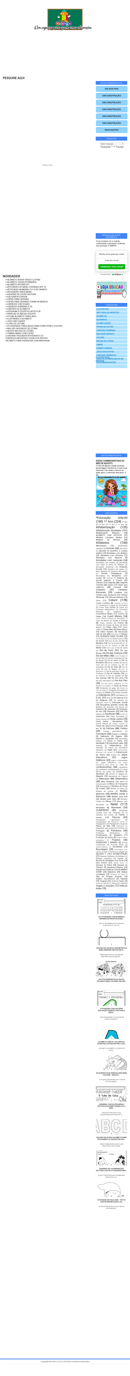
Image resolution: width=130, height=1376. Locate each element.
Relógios (121, 856)
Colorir (113, 600)
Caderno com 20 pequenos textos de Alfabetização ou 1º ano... (111, 1106)
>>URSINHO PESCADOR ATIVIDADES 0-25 (24, 336)
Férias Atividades (117, 716)
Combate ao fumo (120, 603)
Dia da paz (110, 648)
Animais (110, 548)
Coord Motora (114, 616)
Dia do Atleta (113, 660)
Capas (110, 585)
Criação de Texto (112, 625)
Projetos (116, 840)
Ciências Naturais (116, 597)
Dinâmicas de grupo (108, 688)
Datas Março (122, 629)
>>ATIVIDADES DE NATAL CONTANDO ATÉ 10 (25, 287)
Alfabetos (102, 542)
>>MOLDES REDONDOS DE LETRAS (21, 328)
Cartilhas (118, 592)
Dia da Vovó (106, 650)
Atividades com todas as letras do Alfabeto (111, 564)
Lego (122, 765)
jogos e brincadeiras (119, 760)
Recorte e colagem (117, 852)
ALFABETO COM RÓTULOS (109, 535)
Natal (114, 804)
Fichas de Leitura (103, 726)
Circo (98, 600)
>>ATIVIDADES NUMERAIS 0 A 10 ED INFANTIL (26, 289)
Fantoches (100, 716)
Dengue (124, 634)
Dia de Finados (120, 656)
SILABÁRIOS (101, 320)
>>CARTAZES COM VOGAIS (17, 304)
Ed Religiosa (101, 700)
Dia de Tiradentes (115, 658)
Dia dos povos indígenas (111, 683)
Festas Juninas (118, 724)
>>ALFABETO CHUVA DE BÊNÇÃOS (20, 282)
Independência (115, 745)
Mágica (121, 774)
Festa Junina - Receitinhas (109, 721)
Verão (122, 883)
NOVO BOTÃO (112, 130)
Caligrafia (111, 582)
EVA (121, 711)
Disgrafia (112, 690)
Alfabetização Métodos (108, 533)
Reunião (121, 858)
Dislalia (122, 690)
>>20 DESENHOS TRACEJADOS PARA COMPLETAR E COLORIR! (33, 326)
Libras (109, 772)
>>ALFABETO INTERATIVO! (17, 284)
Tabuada (123, 879)
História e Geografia (105, 738)
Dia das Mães (102, 655)
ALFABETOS (101, 316)
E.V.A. (98, 697)
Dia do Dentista (111, 665)
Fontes (123, 728)
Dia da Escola (113, 643)
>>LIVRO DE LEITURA (15, 323)
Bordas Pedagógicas (112, 573)
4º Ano (112, 524)
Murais (108, 801)
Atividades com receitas (105, 563)
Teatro (122, 881)
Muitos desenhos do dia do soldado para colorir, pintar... (111, 980)
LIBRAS (99, 345)
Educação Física (102, 702)
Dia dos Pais (121, 680)
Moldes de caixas (117, 788)
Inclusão (99, 745)
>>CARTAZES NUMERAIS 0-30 (18, 306)
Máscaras (104, 778)
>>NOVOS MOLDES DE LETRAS (19, 331)
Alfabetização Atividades (108, 530)
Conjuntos (117, 612)
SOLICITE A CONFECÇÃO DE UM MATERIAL (109, 359)
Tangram (103, 881)
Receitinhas (117, 847)
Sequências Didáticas (105, 869)
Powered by (106, 274)
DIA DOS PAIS (111, 89)
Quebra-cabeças (102, 847)
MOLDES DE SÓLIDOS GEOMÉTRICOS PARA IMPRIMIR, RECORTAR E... (111, 949)
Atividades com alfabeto (117, 553)
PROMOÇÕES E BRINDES (107, 842)
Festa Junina (116, 719)
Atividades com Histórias (112, 555)
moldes (102, 788)
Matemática (121, 778)
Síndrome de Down (117, 874)
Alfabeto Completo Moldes (109, 537)
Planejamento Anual (117, 824)
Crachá (121, 623)
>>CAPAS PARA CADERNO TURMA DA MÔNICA (26, 301)
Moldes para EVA (119, 796)
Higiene (119, 736)
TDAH (114, 881)
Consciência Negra (104, 614)
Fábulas (99, 714)
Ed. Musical (119, 700)
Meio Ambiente (107, 781)
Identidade (100, 743)
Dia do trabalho (114, 676)
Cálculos (99, 582)
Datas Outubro (107, 632)
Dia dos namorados (103, 681)
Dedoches (114, 634)
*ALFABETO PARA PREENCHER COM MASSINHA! (27, 340)
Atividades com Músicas (109, 558)
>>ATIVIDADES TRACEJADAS (18, 292)
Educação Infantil (119, 702)
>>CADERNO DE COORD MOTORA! (20, 294)
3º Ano (102, 524)
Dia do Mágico (111, 669)
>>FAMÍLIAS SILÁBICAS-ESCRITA (20, 314)
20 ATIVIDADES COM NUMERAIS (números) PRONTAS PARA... (111, 918)
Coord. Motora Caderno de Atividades (110, 618)
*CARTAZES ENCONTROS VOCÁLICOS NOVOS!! (26, 338)
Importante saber (116, 743)
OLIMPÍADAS (102, 810)
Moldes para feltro (108, 799)
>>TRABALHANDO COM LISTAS (19, 333)
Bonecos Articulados (119, 571)
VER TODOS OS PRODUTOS (107, 313)
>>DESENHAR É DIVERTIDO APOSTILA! (23, 311)
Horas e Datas (114, 741)
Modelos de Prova (119, 786)
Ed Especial (118, 698)
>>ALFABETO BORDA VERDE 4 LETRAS (22, 280)
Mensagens (104, 786)
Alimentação (101, 546)
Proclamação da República (109, 835)
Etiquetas (111, 711)
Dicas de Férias (120, 686)
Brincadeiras (100, 576)
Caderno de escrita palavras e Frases (111, 579)
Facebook (110, 714)
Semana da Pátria (104, 865)
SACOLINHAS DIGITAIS (106, 362)
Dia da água (100, 639)
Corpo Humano (106, 623)
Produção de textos (104, 837)
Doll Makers (120, 695)
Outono (111, 815)
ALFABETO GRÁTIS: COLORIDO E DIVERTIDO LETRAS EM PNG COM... (111, 1043)
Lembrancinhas (104, 767)
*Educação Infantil (111, 518)
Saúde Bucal (119, 863)
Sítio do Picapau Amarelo (109, 876)
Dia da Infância (111, 645)
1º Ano (108, 521)
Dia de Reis (100, 658)
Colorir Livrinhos (103, 603)
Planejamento (101, 824)
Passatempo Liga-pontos (108, 820)
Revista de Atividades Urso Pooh (110, 860)
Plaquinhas (120, 826)
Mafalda (112, 774)
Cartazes (100, 589)
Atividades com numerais (109, 560)
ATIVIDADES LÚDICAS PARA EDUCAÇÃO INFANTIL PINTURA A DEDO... (111, 1010)
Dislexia (99, 692)
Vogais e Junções (105, 885)
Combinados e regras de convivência (113, 605)
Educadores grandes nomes (112, 705)
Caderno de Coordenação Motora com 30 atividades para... (111, 1170)
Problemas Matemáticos (108, 833)
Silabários (112, 872)
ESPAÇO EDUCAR (58, 1362)
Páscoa (116, 817)
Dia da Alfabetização (114, 639)
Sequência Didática (115, 867)
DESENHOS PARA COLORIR (111, 636)
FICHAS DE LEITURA (104, 327)
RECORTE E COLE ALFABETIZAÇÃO (111, 854)
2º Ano (124, 522)
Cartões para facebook (106, 595)
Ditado (108, 692)
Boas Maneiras (101, 571)
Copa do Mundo (102, 621)
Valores (114, 883)
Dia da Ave (113, 641)
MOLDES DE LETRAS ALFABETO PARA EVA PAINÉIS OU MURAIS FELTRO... (111, 1138)
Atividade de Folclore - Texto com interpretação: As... (111, 1201)
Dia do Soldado (113, 673)
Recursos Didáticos (107, 856)
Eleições (99, 707)
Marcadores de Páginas (118, 776)
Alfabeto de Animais (108, 540)
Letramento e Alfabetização (109, 769)
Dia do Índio (113, 667)
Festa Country (101, 719)
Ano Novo (123, 548)
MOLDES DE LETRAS (104, 341)
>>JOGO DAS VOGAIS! (15, 321)
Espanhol (100, 709)
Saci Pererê (101, 863)
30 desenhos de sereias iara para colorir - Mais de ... (111, 1074)
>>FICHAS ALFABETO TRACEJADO (20, 316)
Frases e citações (119, 734)
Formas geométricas (112, 731)
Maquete (99, 776)
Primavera (116, 830)
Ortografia (116, 813)
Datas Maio (108, 629)
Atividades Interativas (105, 567)
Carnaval (117, 587)
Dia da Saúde (122, 648)
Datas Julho (111, 627)
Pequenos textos (117, 822)
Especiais (112, 709)
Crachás (99, 625)
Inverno (113, 755)
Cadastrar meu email (111, 266)
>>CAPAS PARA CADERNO (17, 299)
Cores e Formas (120, 620)
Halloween (105, 736)
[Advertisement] (65, 55)
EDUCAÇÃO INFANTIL (105, 334)
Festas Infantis (102, 724)
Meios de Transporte (118, 784)
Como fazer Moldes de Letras (111, 607)
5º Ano (121, 524)
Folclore (110, 728)
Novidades (100, 807)
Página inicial (47, 165)
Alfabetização (105, 527)
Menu (65, 4)
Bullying (109, 578)
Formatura (101, 733)
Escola (121, 707)
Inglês (110, 750)
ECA (108, 698)
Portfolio (121, 828)
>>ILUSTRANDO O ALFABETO (18, 319)
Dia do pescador (113, 671)
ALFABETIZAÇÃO (103, 323)
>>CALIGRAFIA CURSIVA (16, 297)
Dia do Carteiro (113, 663)
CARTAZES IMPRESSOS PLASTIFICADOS (106, 355)
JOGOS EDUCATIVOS (105, 352)
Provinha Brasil (117, 845)
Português (100, 831)
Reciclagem (102, 849)
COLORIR (100, 337)
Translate (120, 147)
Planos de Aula (103, 826)
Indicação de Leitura (104, 748)
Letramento (123, 767)
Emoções (110, 707)
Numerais (116, 807)
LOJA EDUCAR (102, 309)
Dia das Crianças (114, 653)
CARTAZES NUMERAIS (105, 330)
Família (122, 714)
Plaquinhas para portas (105, 828)
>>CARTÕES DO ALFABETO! (17, 309)
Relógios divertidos (104, 858)
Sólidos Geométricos (105, 879)
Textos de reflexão (102, 883)
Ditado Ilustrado (121, 692)
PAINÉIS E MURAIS (104, 348)
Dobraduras (104, 695)
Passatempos (101, 822)
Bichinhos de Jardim (116, 569)
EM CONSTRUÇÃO (111, 96)
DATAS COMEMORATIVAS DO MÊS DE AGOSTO (110, 462)
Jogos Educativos (108, 762)
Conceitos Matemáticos (105, 609)
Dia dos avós (117, 678)
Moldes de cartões (104, 791)
